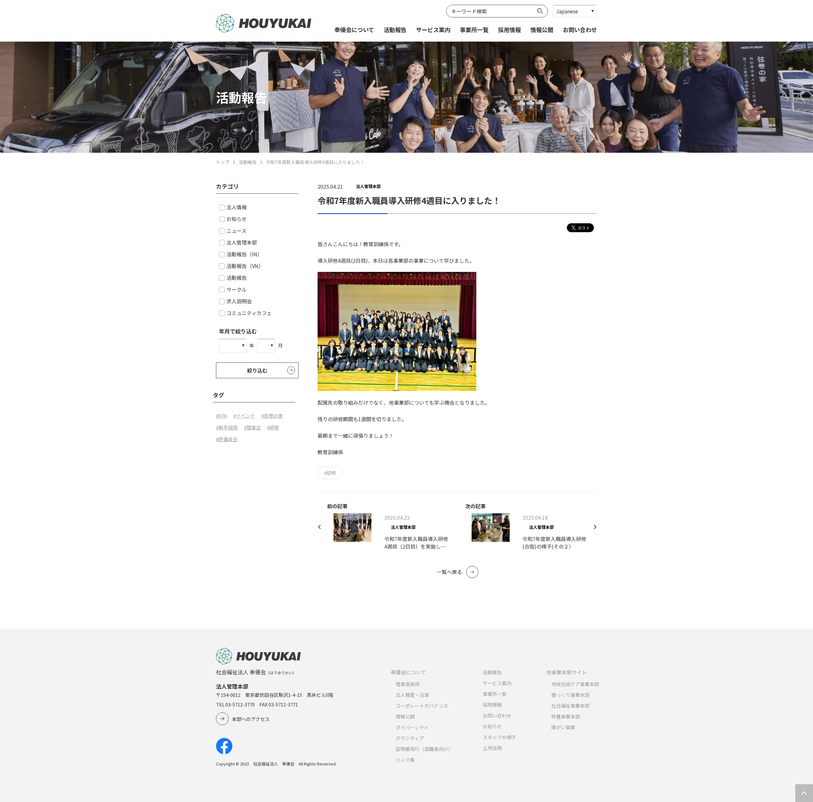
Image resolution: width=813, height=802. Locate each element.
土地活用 (492, 748)
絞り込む (257, 370)
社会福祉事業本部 (570, 705)
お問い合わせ (580, 29)
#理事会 (252, 427)
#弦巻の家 (272, 415)
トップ (222, 162)
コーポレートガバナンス (422, 705)
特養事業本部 (565, 716)
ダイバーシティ (412, 727)
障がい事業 (563, 727)
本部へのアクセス (251, 719)
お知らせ (492, 726)
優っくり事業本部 (570, 694)
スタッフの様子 (499, 737)
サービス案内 (433, 29)
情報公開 (541, 29)
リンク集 (405, 759)
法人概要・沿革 (412, 694)
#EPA (221, 415)
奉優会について (354, 29)
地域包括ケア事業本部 (575, 684)
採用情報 (509, 29)
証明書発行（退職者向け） (424, 748)
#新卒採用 (227, 427)
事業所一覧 (474, 29)
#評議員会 (227, 439)
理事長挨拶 (408, 684)
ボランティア (410, 738)
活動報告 (395, 29)
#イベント (244, 415)
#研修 (330, 472)
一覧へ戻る (449, 572)
